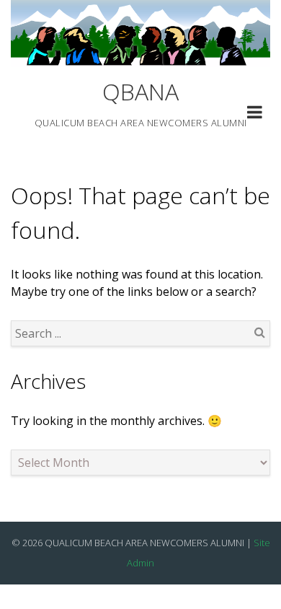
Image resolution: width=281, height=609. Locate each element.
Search (259, 332)
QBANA (140, 91)
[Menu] (254, 114)
